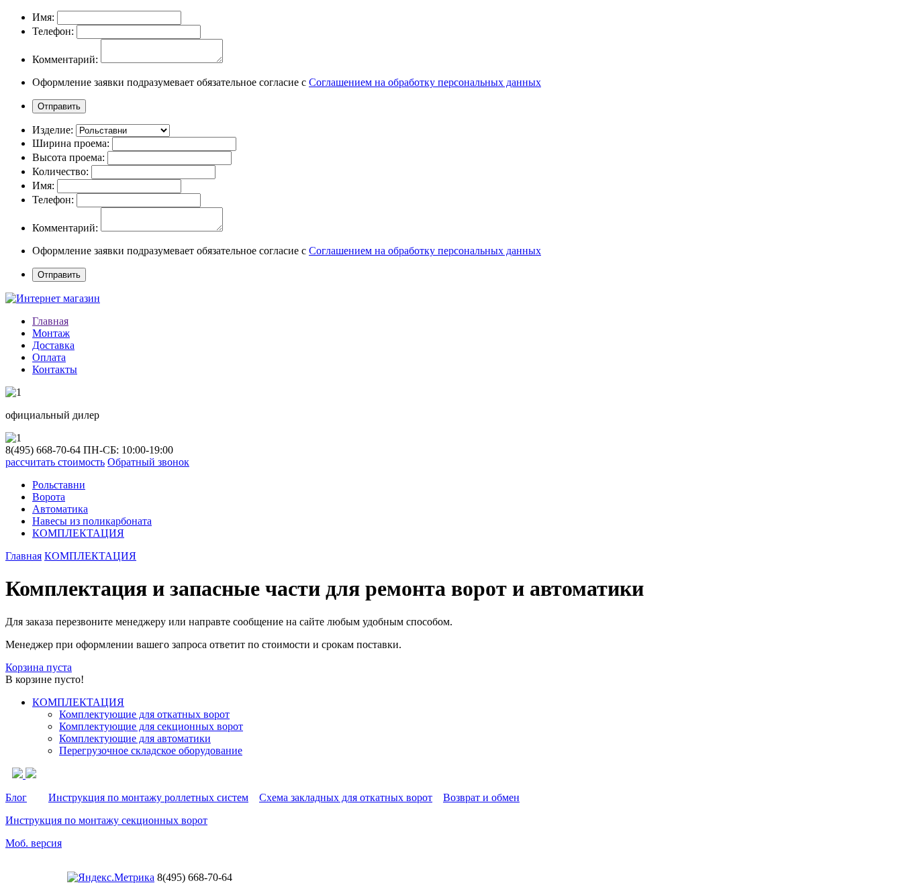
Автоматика (60, 509)
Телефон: (53, 31)
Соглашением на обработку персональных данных (425, 82)
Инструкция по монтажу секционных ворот (106, 820)
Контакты (54, 369)
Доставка (53, 345)
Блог (16, 797)
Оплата (49, 357)
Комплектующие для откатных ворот (144, 714)
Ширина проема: (70, 143)
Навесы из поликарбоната (92, 521)
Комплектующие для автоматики (135, 738)
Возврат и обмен (481, 797)
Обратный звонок (148, 462)
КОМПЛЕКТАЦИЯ (78, 533)
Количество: (60, 171)
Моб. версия (33, 843)
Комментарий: (65, 59)
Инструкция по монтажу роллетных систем (148, 797)
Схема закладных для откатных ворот (345, 797)
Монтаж (51, 333)
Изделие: (52, 130)
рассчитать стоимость (55, 462)
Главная (50, 321)
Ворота (48, 497)
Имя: (43, 17)
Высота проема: (68, 157)
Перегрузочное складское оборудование (150, 750)
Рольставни (58, 484)
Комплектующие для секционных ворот (151, 726)
